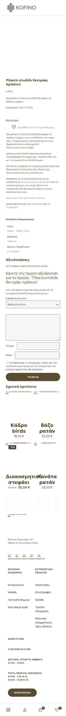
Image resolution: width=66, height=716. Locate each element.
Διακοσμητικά (14, 197)
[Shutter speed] (57, 504)
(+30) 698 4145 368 (19, 649)
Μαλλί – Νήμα (14, 230)
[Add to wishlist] (28, 405)
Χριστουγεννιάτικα (34, 197)
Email (9, 355)
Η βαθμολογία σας (17, 298)
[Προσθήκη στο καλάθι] (28, 395)
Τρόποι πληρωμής (42, 609)
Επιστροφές (43, 592)
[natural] (47, 504)
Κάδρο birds (19, 428)
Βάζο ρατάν (47, 428)
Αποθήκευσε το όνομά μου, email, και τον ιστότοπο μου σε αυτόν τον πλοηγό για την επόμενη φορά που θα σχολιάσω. (31, 366)
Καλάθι (12, 592)
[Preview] (28, 410)
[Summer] (28, 504)
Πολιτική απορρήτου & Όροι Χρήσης (43, 622)
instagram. (12, 207)
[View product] (28, 400)
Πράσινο (11, 241)
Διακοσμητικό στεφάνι (24, 479)
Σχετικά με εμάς (18, 607)
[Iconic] (18, 504)
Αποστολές (42, 585)
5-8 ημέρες (13, 251)
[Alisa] (8, 504)
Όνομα (10, 345)
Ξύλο (26, 230)
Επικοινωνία (16, 585)
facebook (37, 203)
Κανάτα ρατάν (47, 479)
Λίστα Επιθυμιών (19, 600)
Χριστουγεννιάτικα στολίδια (34, 182)
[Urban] (37, 504)
